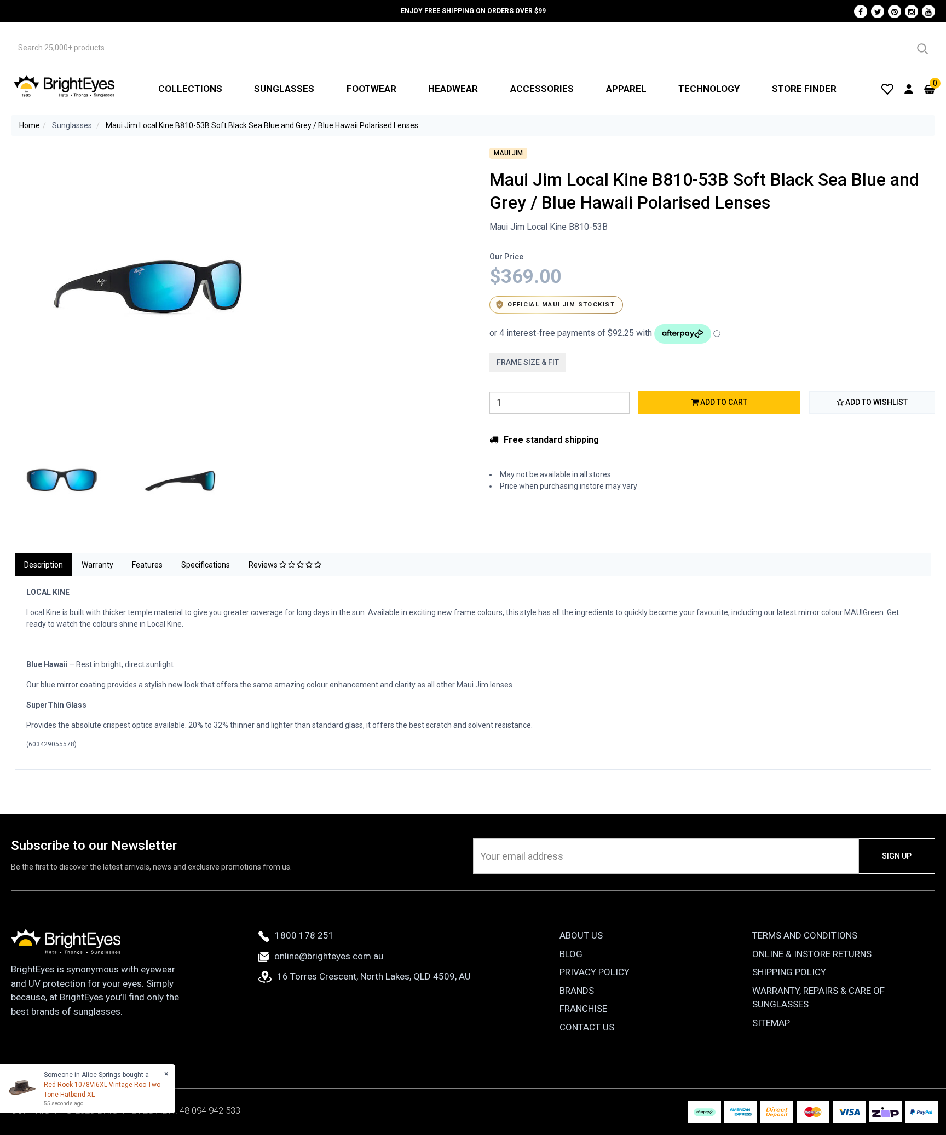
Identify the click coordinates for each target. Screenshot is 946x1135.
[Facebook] (860, 11)
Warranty (97, 564)
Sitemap (771, 1022)
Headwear (453, 88)
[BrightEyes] (64, 86)
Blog (570, 953)
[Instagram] (911, 11)
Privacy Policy (594, 971)
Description (43, 564)
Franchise (583, 1008)
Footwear (371, 88)
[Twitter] (877, 11)
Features (147, 564)
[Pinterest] (894, 11)
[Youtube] (928, 11)
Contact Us (586, 1027)
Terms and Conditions (804, 935)
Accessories (542, 88)
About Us (581, 935)
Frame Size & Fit (528, 362)
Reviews (264, 564)
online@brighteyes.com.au (328, 956)
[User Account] (908, 88)
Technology (709, 88)
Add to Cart (723, 402)
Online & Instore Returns (812, 953)
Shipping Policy (789, 971)
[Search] (922, 47)
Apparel (626, 88)
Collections (190, 88)
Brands (576, 990)
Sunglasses (284, 88)
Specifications (205, 564)
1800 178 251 (304, 935)
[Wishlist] (887, 88)
